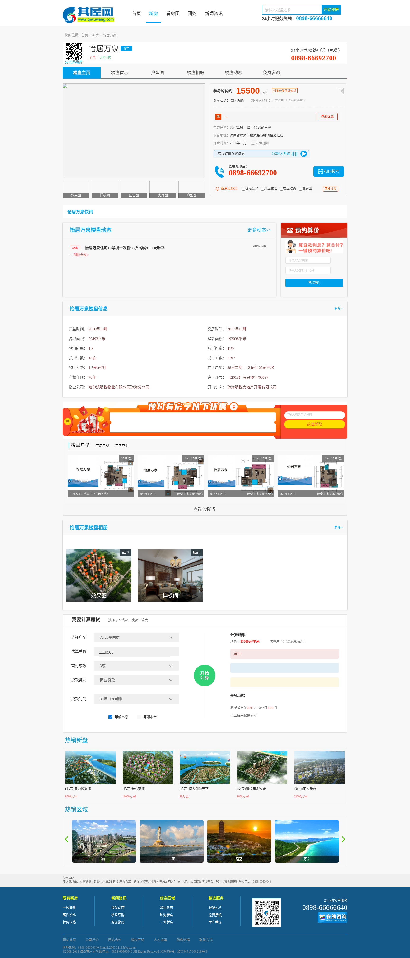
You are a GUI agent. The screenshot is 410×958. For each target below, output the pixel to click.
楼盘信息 (119, 72)
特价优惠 (69, 922)
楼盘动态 (233, 72)
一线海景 (69, 907)
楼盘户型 (80, 445)
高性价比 (69, 915)
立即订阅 (330, 188)
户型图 (157, 72)
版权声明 (137, 940)
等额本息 (121, 717)
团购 (192, 13)
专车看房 (215, 922)
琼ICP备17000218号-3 (192, 951)
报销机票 (215, 907)
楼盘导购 (118, 915)
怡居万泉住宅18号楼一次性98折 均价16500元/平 (125, 248)
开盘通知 (262, 143)
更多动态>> (259, 230)
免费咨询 (271, 72)
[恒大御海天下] (205, 767)
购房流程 (183, 940)
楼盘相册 (195, 72)
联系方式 (206, 940)
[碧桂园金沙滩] (262, 767)
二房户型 (102, 445)
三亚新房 (166, 922)
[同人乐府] (319, 767)
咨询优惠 (327, 116)
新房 (153, 13)
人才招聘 (160, 940)
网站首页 (69, 940)
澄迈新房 (166, 907)
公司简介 (92, 940)
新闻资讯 (214, 13)
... (79, 255)
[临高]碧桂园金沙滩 (251, 789)
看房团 (173, 13)
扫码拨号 (331, 171)
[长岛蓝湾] (148, 767)
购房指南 (118, 922)
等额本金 (150, 717)
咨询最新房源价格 (284, 90)
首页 (136, 13)
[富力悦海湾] (90, 767)
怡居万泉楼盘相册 (89, 527)
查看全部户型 (205, 509)
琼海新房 (166, 915)
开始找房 (331, 10)
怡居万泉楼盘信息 (89, 308)
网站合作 (114, 940)
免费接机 (215, 915)
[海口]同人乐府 (305, 789)
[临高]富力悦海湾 (78, 789)
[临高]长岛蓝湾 (133, 789)
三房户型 (121, 445)
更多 (338, 308)
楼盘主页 (81, 72)
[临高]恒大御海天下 (194, 789)
